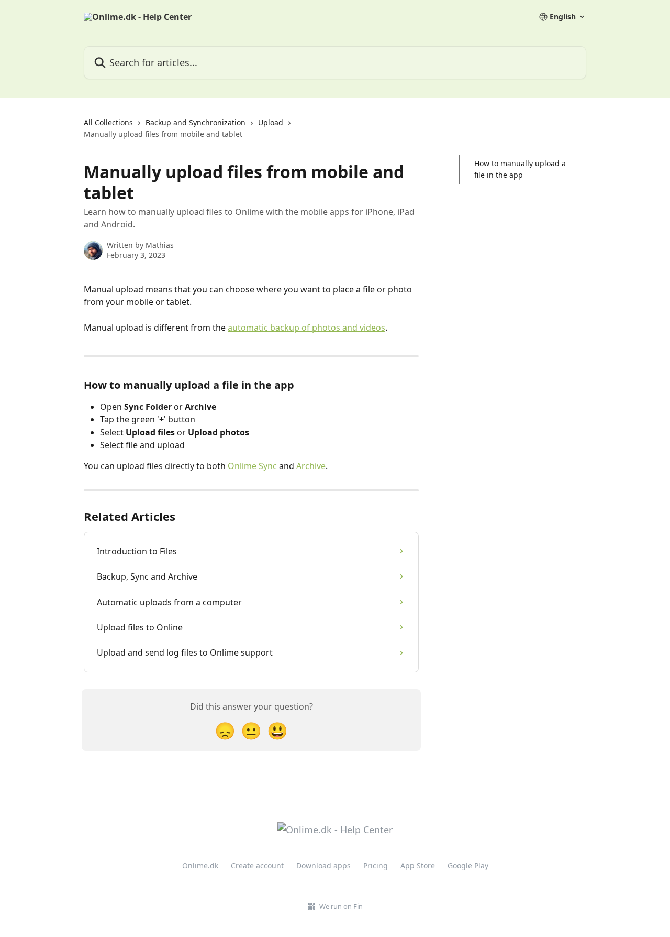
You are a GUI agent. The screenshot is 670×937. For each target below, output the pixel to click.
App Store (417, 865)
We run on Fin (341, 906)
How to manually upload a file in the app (520, 169)
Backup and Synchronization (195, 122)
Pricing (375, 865)
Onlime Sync (252, 466)
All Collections (108, 122)
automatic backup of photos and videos (306, 327)
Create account (257, 865)
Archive (311, 466)
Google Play (468, 865)
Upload (270, 122)
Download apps (323, 865)
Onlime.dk (200, 865)
